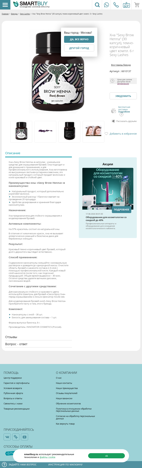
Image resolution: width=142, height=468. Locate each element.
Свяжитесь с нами (13, 403)
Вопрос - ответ (16, 344)
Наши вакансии (64, 398)
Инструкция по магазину (65, 464)
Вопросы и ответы (13, 398)
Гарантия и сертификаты (16, 383)
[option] (22, 132)
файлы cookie (47, 457)
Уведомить (123, 96)
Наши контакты (64, 383)
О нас (59, 377)
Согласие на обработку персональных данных (75, 417)
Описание (12, 153)
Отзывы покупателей (66, 393)
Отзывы (11, 337)
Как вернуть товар (65, 423)
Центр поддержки (13, 377)
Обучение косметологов (68, 403)
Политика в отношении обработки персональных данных (74, 409)
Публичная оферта (13, 393)
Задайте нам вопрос (23, 464)
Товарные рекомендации (17, 408)
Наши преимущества (67, 388)
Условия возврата (13, 388)
